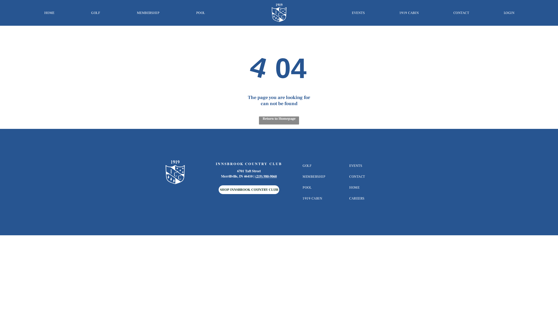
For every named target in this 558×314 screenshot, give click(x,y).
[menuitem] (49, 13)
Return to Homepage (279, 118)
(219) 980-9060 (266, 176)
